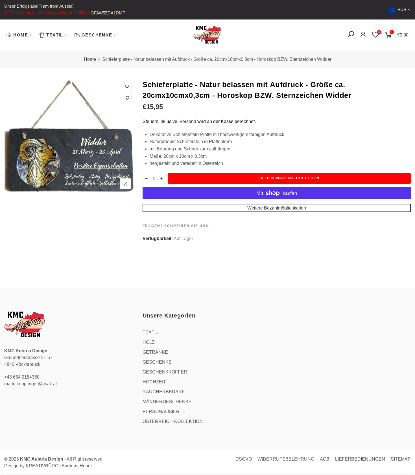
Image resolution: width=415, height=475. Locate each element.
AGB (324, 459)
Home (90, 59)
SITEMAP (401, 459)
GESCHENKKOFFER (165, 372)
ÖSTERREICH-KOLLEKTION (173, 421)
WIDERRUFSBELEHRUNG (285, 459)
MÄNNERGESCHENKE (167, 401)
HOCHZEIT (154, 381)
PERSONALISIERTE (164, 411)
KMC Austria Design (41, 459)
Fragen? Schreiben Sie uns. (176, 226)
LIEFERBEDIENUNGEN (360, 459)
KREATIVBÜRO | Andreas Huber (59, 465)
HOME (20, 35)
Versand (188, 121)
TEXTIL (54, 35)
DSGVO (243, 459)
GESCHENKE (97, 35)
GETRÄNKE (155, 352)
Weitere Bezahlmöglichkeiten (276, 208)
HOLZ (149, 342)
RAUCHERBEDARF (164, 391)
